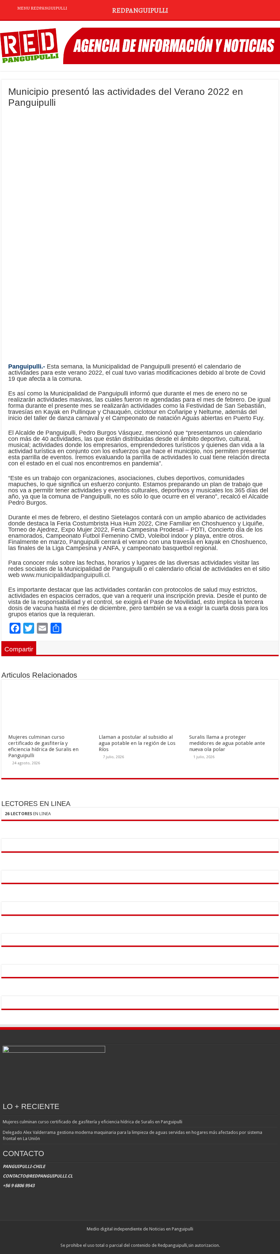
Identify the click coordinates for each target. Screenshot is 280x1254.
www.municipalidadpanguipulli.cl (65, 575)
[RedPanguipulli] (140, 45)
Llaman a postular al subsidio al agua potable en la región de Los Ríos (137, 743)
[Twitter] (140, 1237)
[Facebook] (133, 1237)
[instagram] (146, 1237)
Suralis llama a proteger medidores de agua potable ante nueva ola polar (227, 743)
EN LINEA (28, 813)
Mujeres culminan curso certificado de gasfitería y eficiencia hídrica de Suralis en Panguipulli (43, 746)
